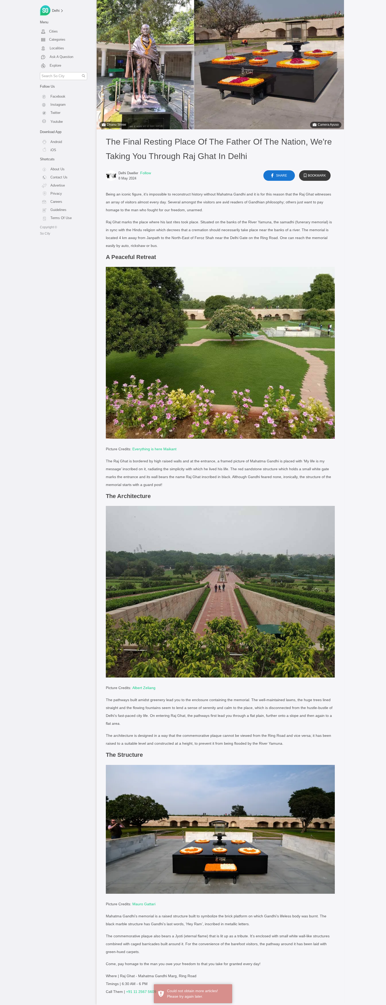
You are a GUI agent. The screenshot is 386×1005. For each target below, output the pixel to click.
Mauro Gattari (143, 904)
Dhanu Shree (116, 124)
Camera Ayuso (328, 124)
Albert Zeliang (143, 688)
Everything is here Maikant (154, 449)
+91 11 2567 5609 (141, 992)
